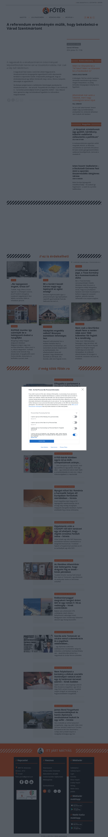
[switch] (75, 417)
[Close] (83, 390)
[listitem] (54, 413)
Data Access (54, 447)
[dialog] (54, 418)
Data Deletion (44, 447)
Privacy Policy (63, 447)
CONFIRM (42, 441)
